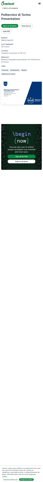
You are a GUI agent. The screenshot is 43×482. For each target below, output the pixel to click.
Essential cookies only (10, 479)
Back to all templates (10, 8)
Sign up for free (22, 156)
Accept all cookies (26, 479)
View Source (26, 26)
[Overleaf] (7, 3)
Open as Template (10, 26)
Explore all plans (21, 161)
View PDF (6, 31)
